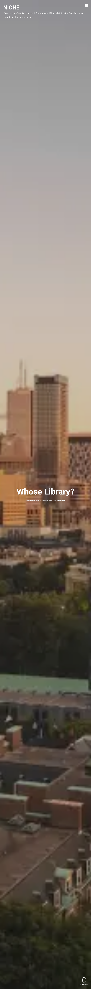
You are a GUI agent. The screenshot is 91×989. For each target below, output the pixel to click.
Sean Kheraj (60, 500)
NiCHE (11, 7)
